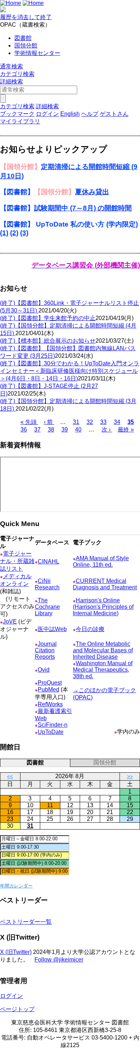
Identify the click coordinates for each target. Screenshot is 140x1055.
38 (51, 429)
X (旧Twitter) (16, 952)
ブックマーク (17, 114)
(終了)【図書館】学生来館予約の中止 (47, 318)
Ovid (44, 670)
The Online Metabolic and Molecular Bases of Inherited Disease (103, 650)
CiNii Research (47, 584)
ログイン (47, 114)
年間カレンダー (16, 886)
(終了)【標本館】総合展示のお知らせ (47, 341)
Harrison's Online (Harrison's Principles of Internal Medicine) (103, 606)
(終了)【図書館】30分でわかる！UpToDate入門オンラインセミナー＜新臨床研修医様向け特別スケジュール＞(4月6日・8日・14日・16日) (69, 371)
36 (23, 429)
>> (130, 776)
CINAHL (48, 561)
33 (103, 422)
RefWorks (50, 704)
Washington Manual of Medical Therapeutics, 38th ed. (102, 669)
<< (10, 776)
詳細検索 (11, 81)
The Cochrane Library (47, 606)
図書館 (23, 38)
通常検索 (11, 66)
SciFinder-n (52, 725)
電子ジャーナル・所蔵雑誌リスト (17, 561)
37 (37, 429)
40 (78, 429)
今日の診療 (90, 629)
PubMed (48, 689)
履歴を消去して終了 (26, 17)
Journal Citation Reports (46, 650)
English (70, 114)
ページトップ (17, 1009)
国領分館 (25, 45)
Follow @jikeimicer (58, 959)
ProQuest (50, 683)
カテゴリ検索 (17, 74)
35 (130, 422)
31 (76, 422)
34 (117, 422)
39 (64, 429)
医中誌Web (52, 629)
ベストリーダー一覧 (26, 922)
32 (90, 422)
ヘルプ (89, 114)
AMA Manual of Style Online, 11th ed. (101, 561)
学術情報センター (37, 53)
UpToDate (51, 732)
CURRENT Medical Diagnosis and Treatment (105, 584)
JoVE (10, 621)
